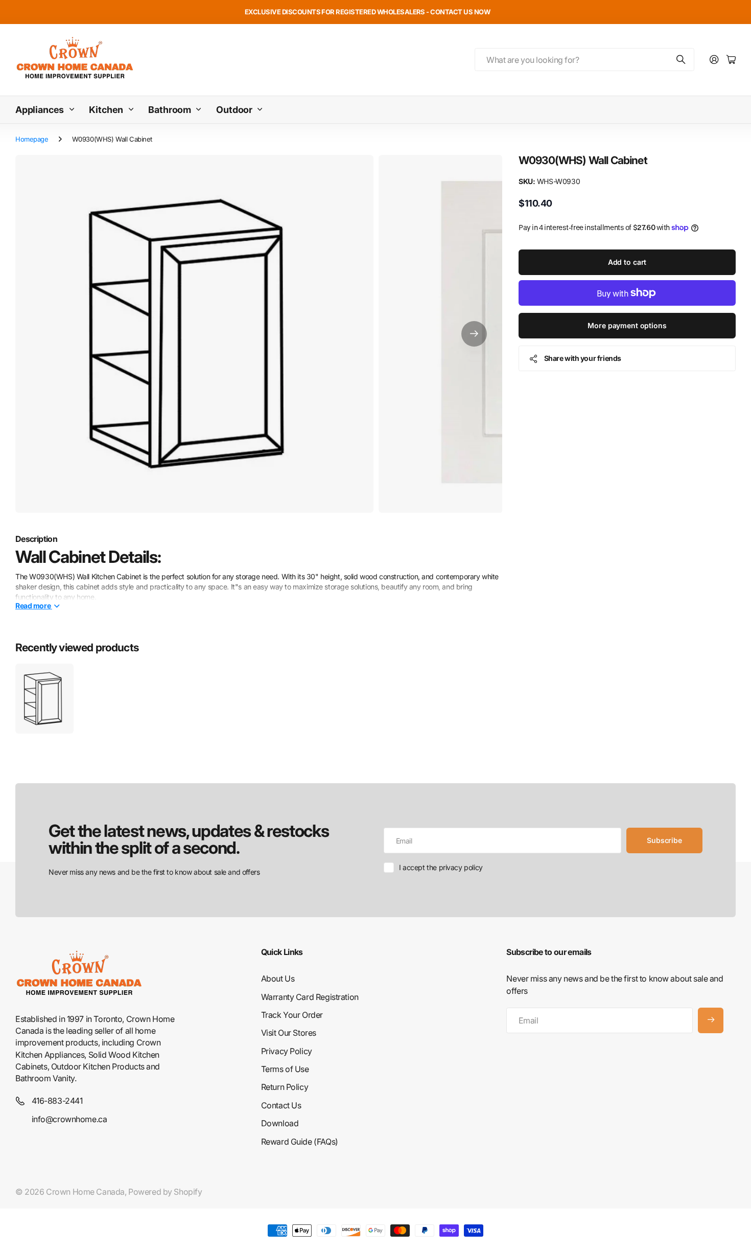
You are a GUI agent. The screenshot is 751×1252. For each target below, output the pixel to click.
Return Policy (285, 1087)
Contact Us (281, 1105)
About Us (278, 978)
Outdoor (234, 109)
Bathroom (169, 109)
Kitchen (106, 109)
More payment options (627, 325)
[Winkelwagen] (731, 60)
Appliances (39, 109)
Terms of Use (285, 1069)
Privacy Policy (286, 1051)
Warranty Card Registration (310, 997)
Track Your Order (292, 1015)
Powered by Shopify (165, 1192)
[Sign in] (714, 60)
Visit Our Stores (288, 1033)
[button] (474, 334)
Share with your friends (582, 358)
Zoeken (681, 59)
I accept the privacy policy (441, 867)
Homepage (32, 139)
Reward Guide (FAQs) (299, 1141)
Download (280, 1123)
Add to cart (627, 262)
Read (33, 605)
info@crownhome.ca (69, 1119)
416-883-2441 (57, 1101)
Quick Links (282, 952)
